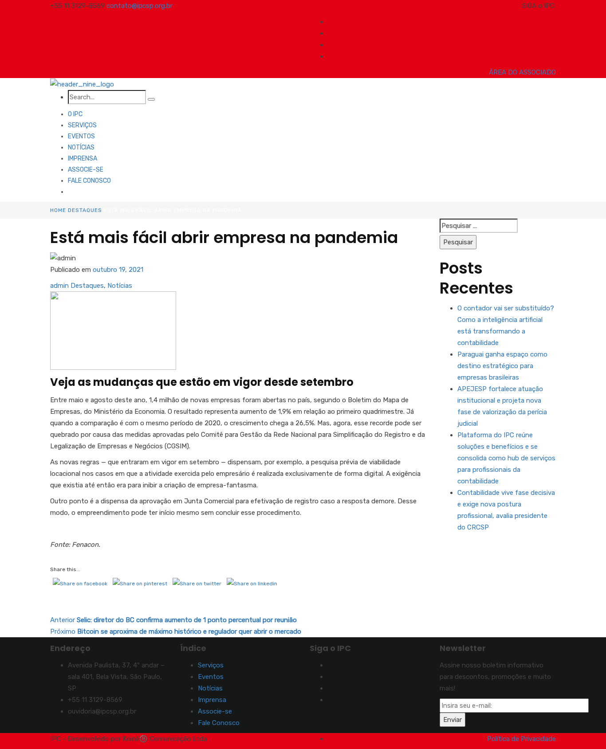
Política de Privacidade (521, 739)
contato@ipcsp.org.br (139, 6)
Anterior (173, 620)
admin (59, 286)
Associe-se (85, 169)
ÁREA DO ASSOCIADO (522, 72)
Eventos (81, 136)
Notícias (81, 147)
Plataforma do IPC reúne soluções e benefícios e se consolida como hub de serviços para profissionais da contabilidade (506, 458)
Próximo (175, 631)
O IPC (75, 114)
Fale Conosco (89, 180)
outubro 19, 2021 (118, 270)
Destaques (85, 210)
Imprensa (82, 158)
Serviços (82, 125)
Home (58, 210)
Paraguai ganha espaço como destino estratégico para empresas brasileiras (502, 365)
